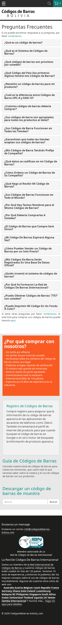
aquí (13, 320)
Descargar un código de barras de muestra (26, 491)
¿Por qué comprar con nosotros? (29, 344)
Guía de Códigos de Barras (29, 461)
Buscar (53, 501)
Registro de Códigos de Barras (29, 406)
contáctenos (14, 36)
